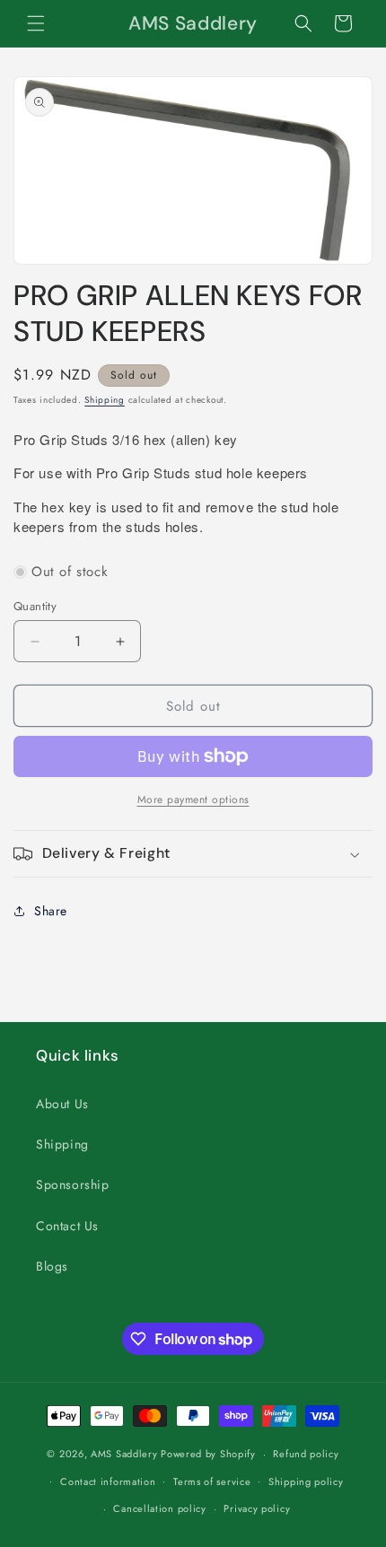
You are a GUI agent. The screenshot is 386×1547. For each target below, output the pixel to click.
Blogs (52, 1266)
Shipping (104, 399)
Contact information (107, 1481)
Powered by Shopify (208, 1453)
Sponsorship (73, 1184)
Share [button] (50, 911)
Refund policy (305, 1453)
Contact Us (67, 1226)
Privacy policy (257, 1508)
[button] (36, 23)
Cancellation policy (159, 1508)
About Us (62, 1104)
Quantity (35, 606)
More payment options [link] (193, 799)
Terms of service (211, 1481)
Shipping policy (306, 1481)
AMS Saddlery (124, 1453)
